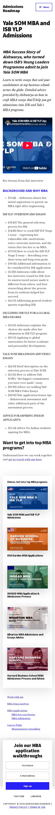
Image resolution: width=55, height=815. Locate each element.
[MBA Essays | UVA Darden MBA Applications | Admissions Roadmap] (27, 539)
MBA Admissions (21, 718)
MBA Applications (17, 710)
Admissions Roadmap (13, 8)
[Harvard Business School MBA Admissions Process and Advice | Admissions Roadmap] (27, 659)
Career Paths (14, 725)
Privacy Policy (19, 807)
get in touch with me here (25, 459)
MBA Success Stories (23, 714)
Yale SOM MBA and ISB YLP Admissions (23, 516)
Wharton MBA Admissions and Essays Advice (25, 636)
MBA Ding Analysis (18, 703)
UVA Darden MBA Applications (25, 555)
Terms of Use (37, 807)
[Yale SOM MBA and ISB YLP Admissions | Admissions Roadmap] (27, 497)
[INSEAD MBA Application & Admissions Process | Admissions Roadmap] (27, 577)
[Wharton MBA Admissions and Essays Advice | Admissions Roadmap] (27, 618)
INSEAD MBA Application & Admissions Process (23, 595)
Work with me (15, 697)
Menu (46, 7)
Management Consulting (26, 729)
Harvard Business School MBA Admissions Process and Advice (26, 677)
